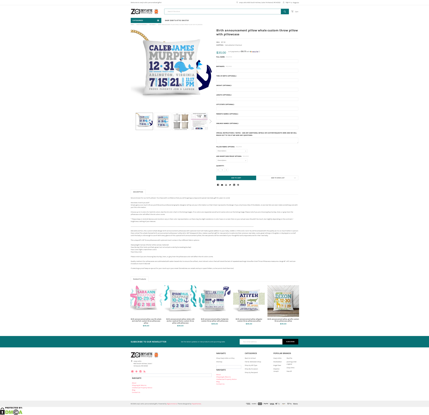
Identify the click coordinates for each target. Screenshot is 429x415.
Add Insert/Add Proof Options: (232, 156)
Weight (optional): (224, 85)
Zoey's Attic (277, 358)
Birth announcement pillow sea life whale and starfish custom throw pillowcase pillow (146, 321)
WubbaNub (277, 362)
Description (138, 192)
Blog (133, 390)
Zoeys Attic (291, 368)
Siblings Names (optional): (227, 123)
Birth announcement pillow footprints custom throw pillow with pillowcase (214, 320)
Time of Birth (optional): (226, 76)
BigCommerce (172, 404)
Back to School (250, 358)
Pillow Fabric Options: (229, 147)
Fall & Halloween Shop (253, 362)
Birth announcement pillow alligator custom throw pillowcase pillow (249, 320)
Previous (133, 121)
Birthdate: (224, 66)
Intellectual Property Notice (142, 388)
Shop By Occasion (251, 369)
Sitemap (219, 362)
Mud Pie (289, 358)
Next (210, 121)
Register (296, 3)
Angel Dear (277, 365)
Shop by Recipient (251, 372)
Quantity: (220, 166)
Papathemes (196, 404)
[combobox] (226, 11)
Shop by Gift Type (251, 365)
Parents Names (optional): (227, 114)
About (134, 383)
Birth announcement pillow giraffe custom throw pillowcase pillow (283, 320)
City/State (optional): (225, 104)
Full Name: (224, 57)
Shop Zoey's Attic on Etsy (177, 20)
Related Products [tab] (139, 279)
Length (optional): (224, 95)
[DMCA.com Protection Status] (11, 411)
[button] (244, 52)
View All (289, 371)
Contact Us (136, 392)
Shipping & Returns (139, 385)
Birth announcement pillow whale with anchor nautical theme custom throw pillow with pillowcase (180, 321)
